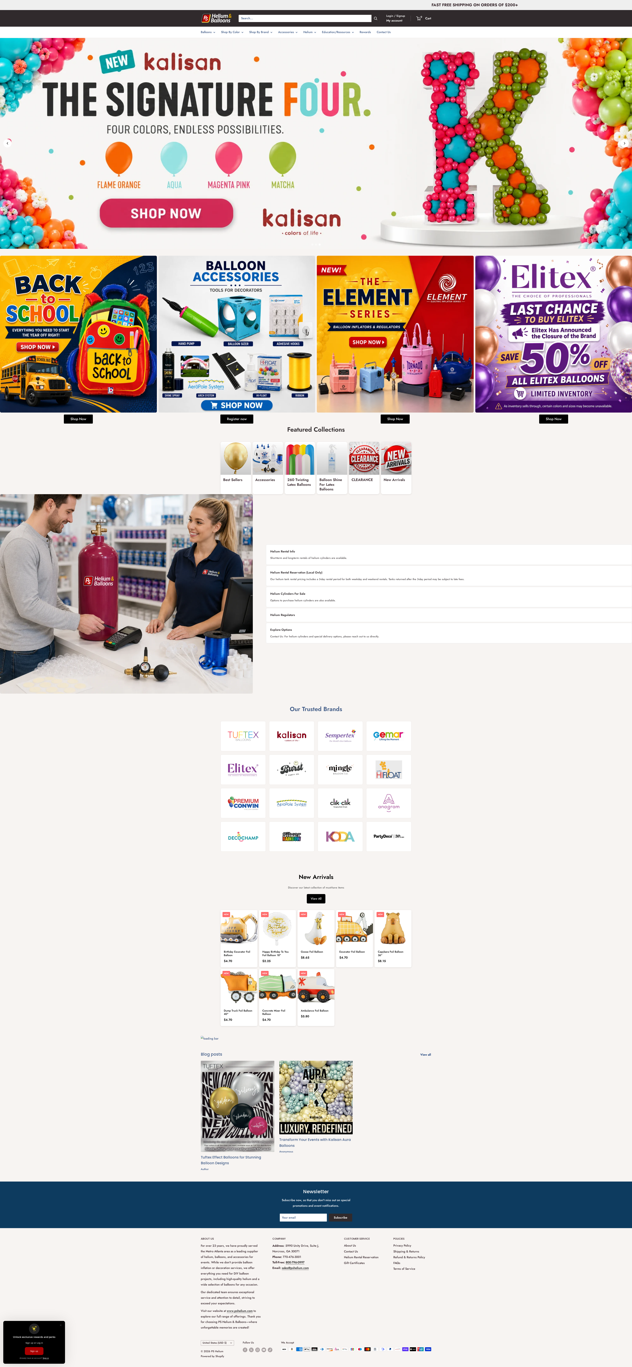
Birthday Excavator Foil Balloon (237, 953)
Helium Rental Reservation (361, 1257)
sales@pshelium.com (295, 1268)
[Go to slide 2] (316, 245)
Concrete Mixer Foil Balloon (273, 1012)
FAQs (396, 1263)
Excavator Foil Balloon (352, 952)
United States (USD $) (215, 1343)
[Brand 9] (243, 803)
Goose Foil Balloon (312, 952)
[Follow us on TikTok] (270, 1349)
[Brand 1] (243, 736)
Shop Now (78, 419)
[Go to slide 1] (312, 245)
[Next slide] (624, 143)
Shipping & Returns (406, 1251)
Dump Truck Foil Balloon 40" (238, 1012)
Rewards (365, 32)
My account (394, 20)
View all (426, 1055)
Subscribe (340, 1217)
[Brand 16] (389, 836)
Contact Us (384, 32)
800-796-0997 (295, 1262)
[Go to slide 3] (320, 245)
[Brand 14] (292, 836)
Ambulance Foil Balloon (315, 1011)
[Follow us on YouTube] (264, 1349)
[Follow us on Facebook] (245, 1349)
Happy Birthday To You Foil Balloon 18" (275, 953)
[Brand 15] (340, 836)
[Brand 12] (389, 803)
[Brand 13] (243, 836)
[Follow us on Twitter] (251, 1349)
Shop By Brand (259, 32)
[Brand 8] (389, 769)
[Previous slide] (7, 143)
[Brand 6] (292, 769)
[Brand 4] (389, 736)
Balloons (206, 32)
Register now (237, 419)
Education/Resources (336, 32)
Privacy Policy (402, 1245)
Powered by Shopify (212, 1356)
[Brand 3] (340, 736)
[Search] (375, 18)
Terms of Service (404, 1269)
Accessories (286, 32)
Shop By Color (230, 32)
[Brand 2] (292, 736)
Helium (308, 32)
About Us (350, 1245)
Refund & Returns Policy (409, 1257)
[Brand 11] (340, 803)
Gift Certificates (354, 1263)
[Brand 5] (243, 769)
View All (316, 899)
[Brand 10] (292, 803)
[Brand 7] (340, 769)
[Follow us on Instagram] (257, 1349)
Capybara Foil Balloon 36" (390, 953)
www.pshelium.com (240, 1311)
